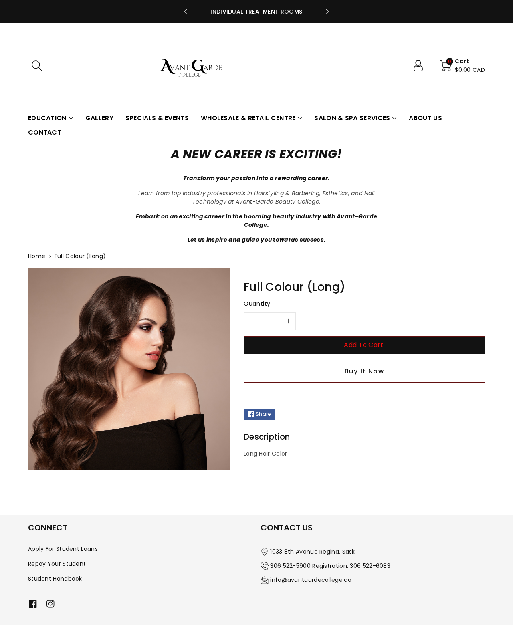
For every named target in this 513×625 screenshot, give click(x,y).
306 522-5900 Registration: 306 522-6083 (330, 566)
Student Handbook (55, 579)
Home (36, 256)
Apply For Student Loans (63, 549)
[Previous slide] (185, 11)
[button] (37, 66)
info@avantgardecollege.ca (310, 580)
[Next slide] (327, 11)
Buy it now (364, 371)
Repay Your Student (57, 564)
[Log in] (421, 66)
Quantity (257, 304)
